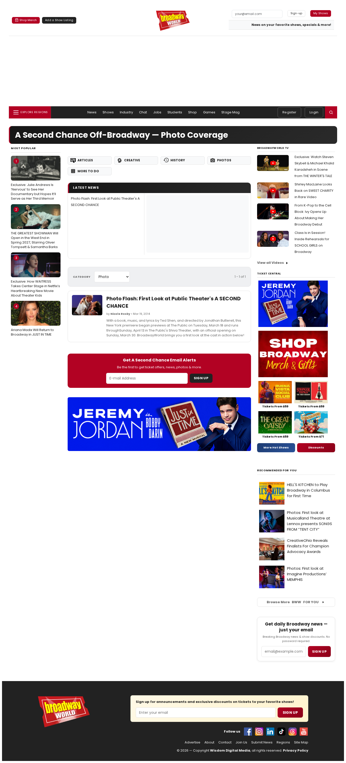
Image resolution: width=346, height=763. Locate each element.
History (177, 160)
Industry (126, 112)
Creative (132, 160)
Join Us (241, 742)
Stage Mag (230, 112)
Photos (224, 160)
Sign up (319, 651)
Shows (108, 112)
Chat (143, 112)
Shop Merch (28, 20)
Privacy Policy (295, 750)
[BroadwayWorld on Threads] (292, 731)
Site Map (301, 742)
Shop (192, 112)
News (92, 112)
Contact (225, 742)
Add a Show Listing (59, 20)
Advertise (192, 742)
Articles (85, 160)
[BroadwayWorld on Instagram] (259, 731)
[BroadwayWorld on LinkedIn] (270, 731)
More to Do (88, 171)
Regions (283, 742)
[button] (331, 112)
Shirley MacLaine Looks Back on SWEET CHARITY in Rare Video (314, 190)
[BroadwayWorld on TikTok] (281, 731)
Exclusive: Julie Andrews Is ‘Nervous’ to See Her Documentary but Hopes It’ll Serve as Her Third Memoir (33, 180)
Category (82, 277)
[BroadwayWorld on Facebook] (248, 731)
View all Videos (270, 262)
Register (289, 112)
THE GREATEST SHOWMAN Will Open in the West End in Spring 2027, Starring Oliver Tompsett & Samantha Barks (34, 228)
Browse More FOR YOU (293, 602)
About (209, 742)
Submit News (262, 742)
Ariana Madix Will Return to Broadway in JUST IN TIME (32, 320)
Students (174, 112)
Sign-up (296, 13)
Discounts (316, 447)
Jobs (157, 112)
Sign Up (201, 378)
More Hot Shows (276, 447)
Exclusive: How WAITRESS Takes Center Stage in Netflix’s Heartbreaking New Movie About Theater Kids (35, 276)
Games (209, 112)
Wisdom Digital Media (230, 750)
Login (314, 112)
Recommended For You (277, 470)
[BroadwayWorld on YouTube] (303, 731)
